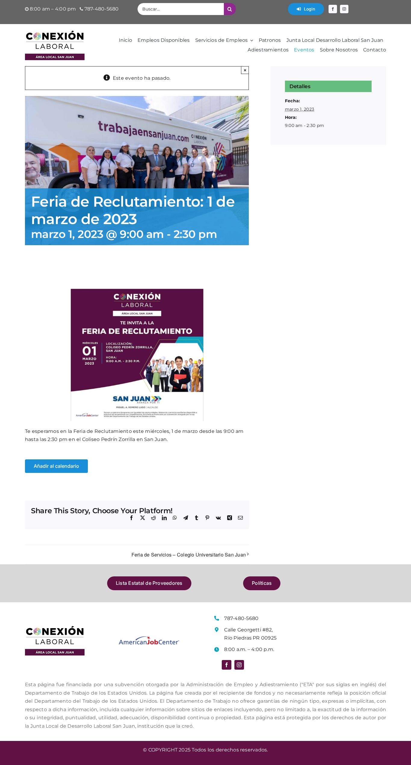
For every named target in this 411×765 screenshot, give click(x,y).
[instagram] (344, 9)
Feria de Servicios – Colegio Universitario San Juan (188, 554)
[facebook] (333, 9)
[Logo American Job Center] (149, 638)
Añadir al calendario (56, 466)
